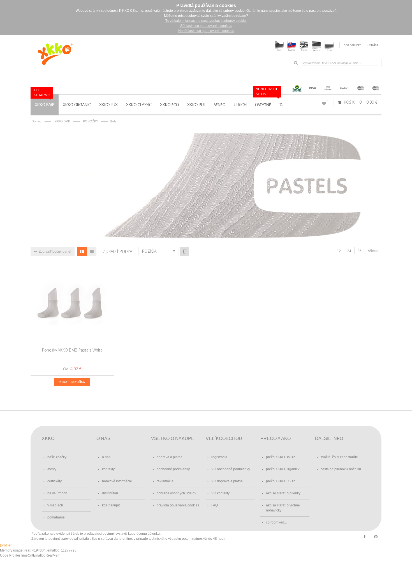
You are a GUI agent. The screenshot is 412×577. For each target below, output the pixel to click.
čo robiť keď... (276, 522)
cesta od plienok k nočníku (341, 469)
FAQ (214, 505)
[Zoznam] (91, 251)
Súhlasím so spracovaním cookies (206, 26)
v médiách (55, 505)
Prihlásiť (372, 44)
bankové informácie (117, 481)
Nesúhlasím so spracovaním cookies (206, 31)
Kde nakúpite (352, 44)
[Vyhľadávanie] (296, 62)
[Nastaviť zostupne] (184, 251)
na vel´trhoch (57, 493)
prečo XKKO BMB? (280, 457)
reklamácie (165, 481)
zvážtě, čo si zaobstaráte (339, 457)
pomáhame (56, 517)
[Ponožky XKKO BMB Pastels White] (72, 303)
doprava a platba (169, 457)
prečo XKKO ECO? (280, 481)
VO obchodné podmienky (230, 469)
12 (339, 251)
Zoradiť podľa (117, 251)
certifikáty (54, 481)
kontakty (108, 469)
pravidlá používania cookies (178, 505)
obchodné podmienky (173, 469)
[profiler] (6, 545)
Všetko (373, 251)
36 (360, 251)
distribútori (110, 493)
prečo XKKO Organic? (283, 469)
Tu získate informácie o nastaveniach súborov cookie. (206, 21)
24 (349, 251)
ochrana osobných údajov (176, 493)
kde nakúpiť (111, 505)
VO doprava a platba (227, 481)
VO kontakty (220, 493)
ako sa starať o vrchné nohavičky (283, 507)
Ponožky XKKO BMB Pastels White (72, 350)
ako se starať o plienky (283, 493)
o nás (106, 457)
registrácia (219, 457)
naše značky (56, 457)
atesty (51, 469)
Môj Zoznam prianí (327, 100)
